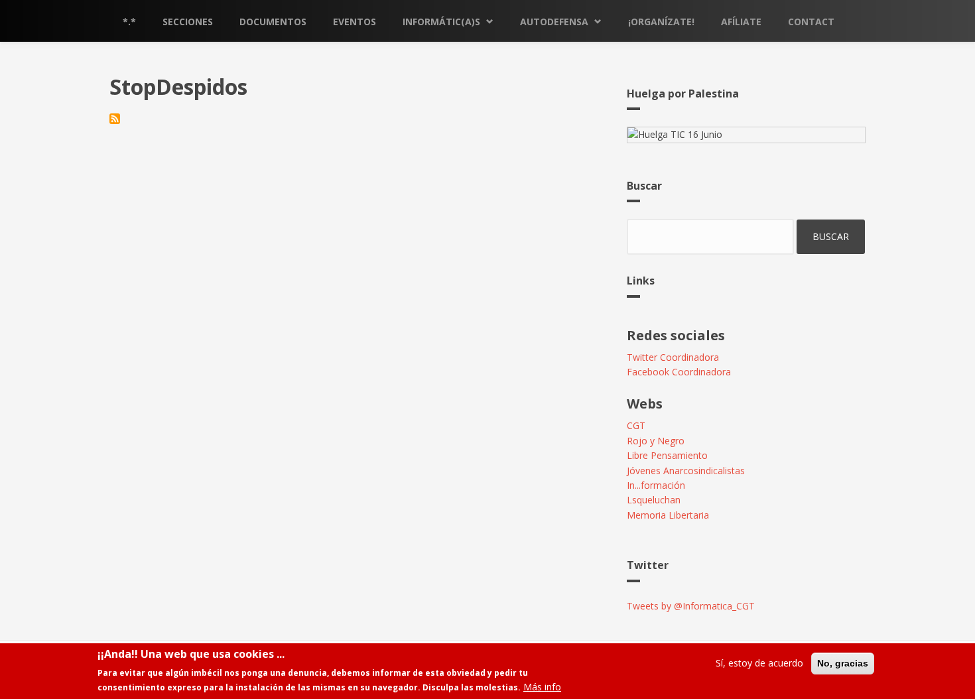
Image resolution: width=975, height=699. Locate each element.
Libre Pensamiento (667, 455)
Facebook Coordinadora (679, 371)
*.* (129, 21)
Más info (542, 686)
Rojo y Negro (655, 440)
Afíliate (741, 21)
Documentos (272, 21)
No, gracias (842, 663)
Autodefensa (554, 21)
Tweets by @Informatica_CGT (691, 606)
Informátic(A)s (441, 21)
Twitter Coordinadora (673, 357)
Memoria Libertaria (668, 515)
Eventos (354, 21)
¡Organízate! (661, 21)
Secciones (187, 21)
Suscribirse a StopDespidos (114, 118)
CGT (636, 425)
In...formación (656, 485)
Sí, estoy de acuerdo (759, 663)
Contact (811, 21)
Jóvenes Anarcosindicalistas (686, 470)
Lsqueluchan (654, 499)
